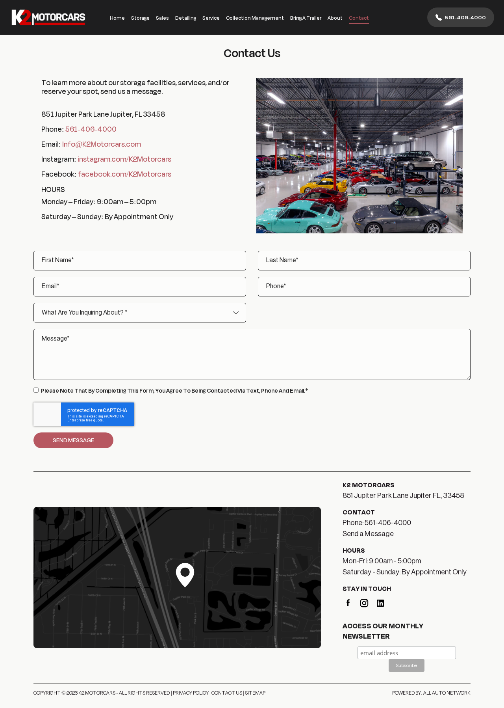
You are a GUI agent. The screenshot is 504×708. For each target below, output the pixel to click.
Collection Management (255, 17)
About (335, 17)
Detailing (185, 17)
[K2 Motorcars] (48, 17)
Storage (140, 17)
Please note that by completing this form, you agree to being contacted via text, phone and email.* (174, 390)
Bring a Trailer (305, 17)
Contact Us (226, 692)
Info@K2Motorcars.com (101, 144)
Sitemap (255, 692)
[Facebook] (348, 602)
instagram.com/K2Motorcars (124, 159)
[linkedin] (380, 602)
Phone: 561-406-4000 (377, 522)
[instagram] (364, 602)
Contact (359, 17)
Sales (162, 17)
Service (211, 17)
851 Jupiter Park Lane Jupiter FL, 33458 (403, 495)
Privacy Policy (191, 692)
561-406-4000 (465, 17)
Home (117, 17)
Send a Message (368, 533)
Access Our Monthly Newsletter (383, 630)
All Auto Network (447, 692)
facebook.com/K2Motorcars (124, 174)
